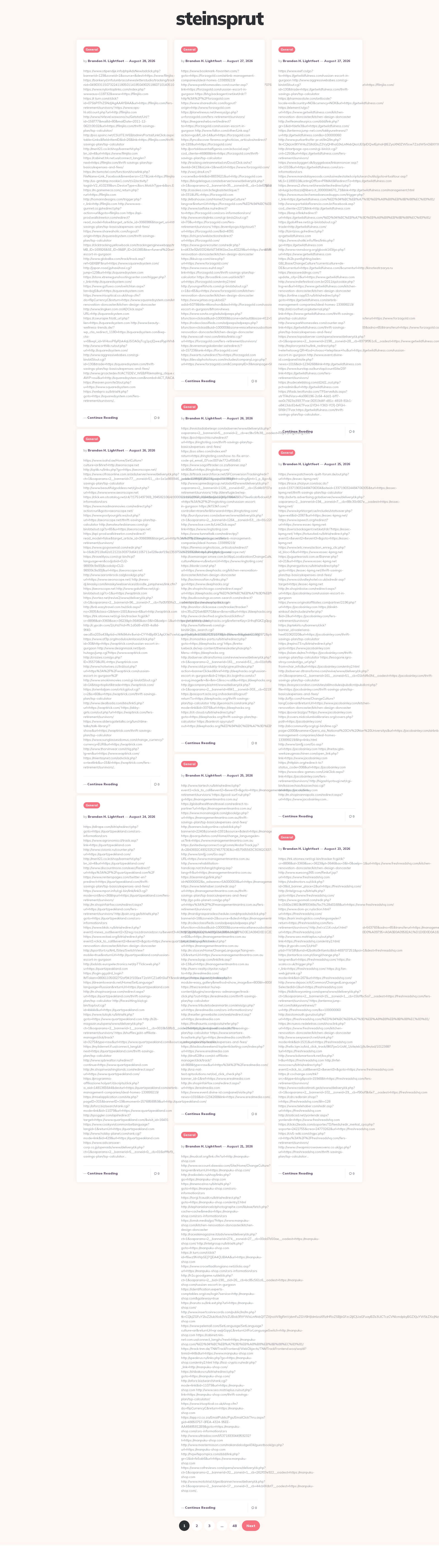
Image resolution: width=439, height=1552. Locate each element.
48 (234, 1525)
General (92, 49)
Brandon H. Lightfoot (106, 61)
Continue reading (102, 417)
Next (250, 1525)
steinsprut (219, 18)
